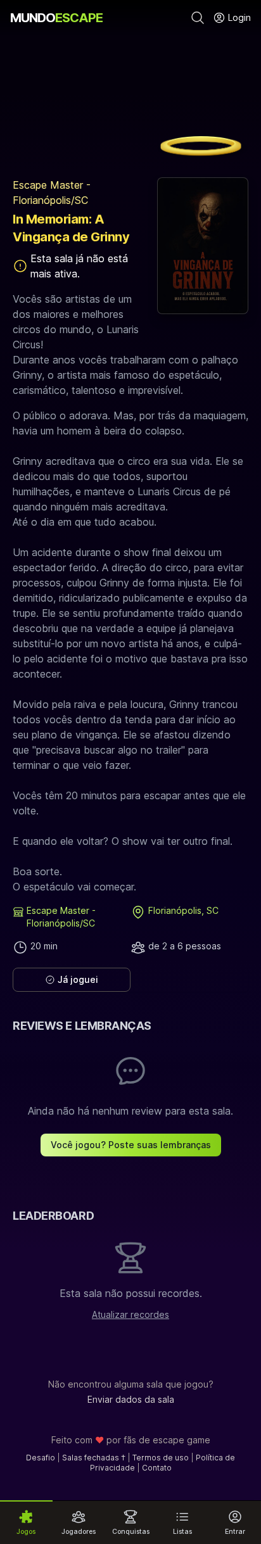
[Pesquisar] (198, 18)
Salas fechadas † (93, 1457)
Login (238, 17)
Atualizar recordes (130, 1314)
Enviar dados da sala (130, 1399)
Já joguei (78, 979)
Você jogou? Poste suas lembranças (131, 1144)
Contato (157, 1467)
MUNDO (56, 17)
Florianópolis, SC (183, 910)
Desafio (40, 1457)
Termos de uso (160, 1457)
